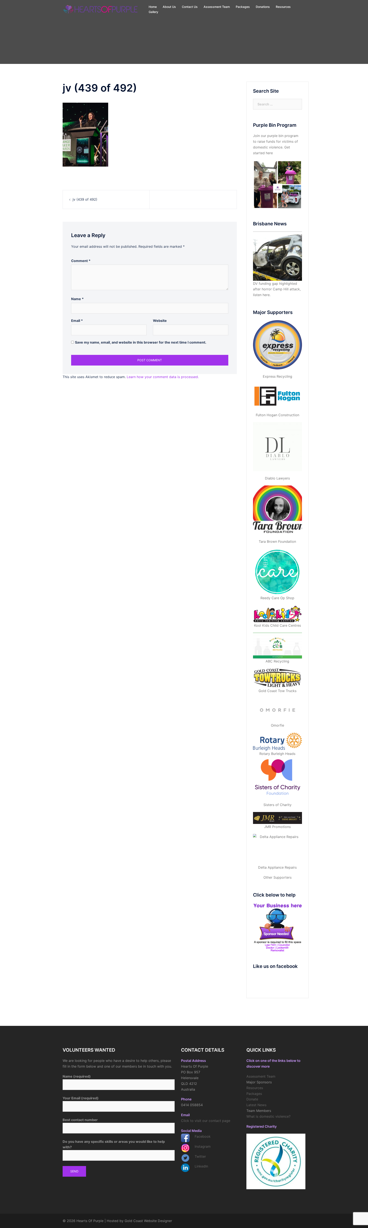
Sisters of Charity (277, 805)
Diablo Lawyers (277, 478)
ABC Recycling (277, 661)
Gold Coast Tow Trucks (277, 691)
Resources (283, 7)
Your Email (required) (81, 1098)
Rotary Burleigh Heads (277, 753)
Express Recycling (277, 376)
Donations (263, 7)
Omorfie (277, 725)
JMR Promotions (277, 827)
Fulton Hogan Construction (277, 415)
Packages (243, 7)
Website (160, 320)
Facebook (203, 1136)
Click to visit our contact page (205, 1121)
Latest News (256, 1105)
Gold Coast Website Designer (148, 1221)
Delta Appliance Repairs (277, 867)
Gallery (153, 12)
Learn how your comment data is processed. (163, 377)
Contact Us (190, 7)
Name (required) (77, 1076)
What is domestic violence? (268, 1116)
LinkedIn (201, 1166)
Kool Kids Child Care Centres (277, 625)
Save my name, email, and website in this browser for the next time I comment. (140, 342)
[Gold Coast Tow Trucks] (277, 678)
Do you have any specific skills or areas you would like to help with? (114, 1144)
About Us (169, 7)
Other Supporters (277, 877)
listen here (261, 295)
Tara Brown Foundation (277, 541)
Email (77, 320)
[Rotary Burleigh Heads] (277, 742)
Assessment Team (217, 7)
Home (153, 7)
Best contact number (80, 1120)
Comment (81, 261)
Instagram (203, 1146)
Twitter (200, 1156)
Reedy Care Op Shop (277, 598)
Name (77, 299)
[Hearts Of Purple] (101, 9)
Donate (252, 1099)
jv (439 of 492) (85, 199)
